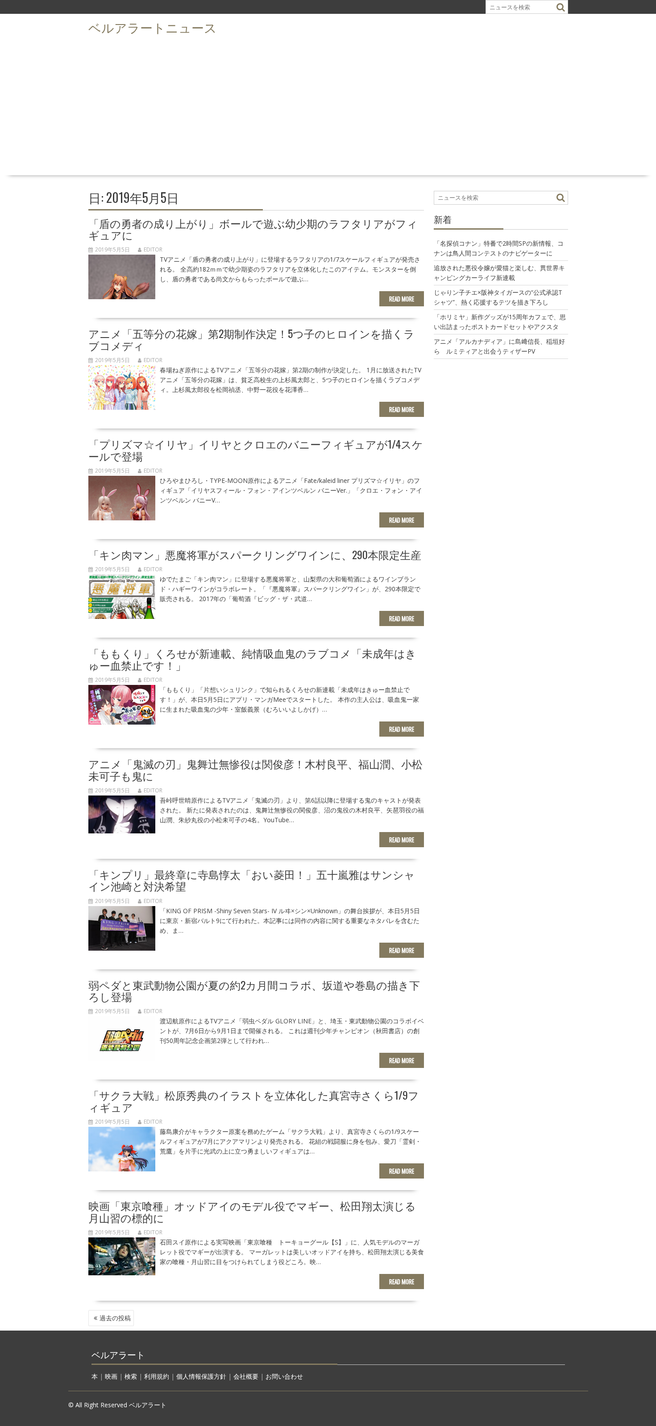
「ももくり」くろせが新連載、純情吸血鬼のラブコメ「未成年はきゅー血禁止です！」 (252, 658)
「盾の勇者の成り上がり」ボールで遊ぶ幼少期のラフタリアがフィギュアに (253, 229)
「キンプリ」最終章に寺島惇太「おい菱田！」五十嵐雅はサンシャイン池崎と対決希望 (251, 880)
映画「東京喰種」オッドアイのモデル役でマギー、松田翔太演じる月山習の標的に (252, 1211)
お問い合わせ (284, 1376)
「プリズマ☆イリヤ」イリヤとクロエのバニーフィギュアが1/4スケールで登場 (255, 449)
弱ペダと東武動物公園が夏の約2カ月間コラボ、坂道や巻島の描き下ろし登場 (254, 990)
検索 (131, 1376)
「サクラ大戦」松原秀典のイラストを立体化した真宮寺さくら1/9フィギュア (253, 1100)
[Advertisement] (328, 105)
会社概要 (245, 1376)
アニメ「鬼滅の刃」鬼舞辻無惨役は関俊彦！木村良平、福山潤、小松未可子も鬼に (255, 769)
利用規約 (156, 1376)
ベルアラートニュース (152, 27)
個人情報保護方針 (201, 1376)
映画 (111, 1376)
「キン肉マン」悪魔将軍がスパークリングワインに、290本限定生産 (254, 554)
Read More (401, 298)
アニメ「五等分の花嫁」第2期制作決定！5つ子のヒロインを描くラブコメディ (251, 339)
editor (153, 249)
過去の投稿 (115, 1318)
